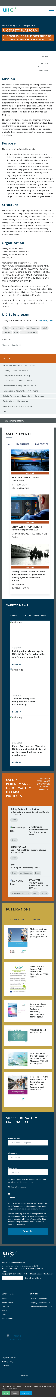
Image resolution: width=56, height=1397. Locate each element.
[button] (32, 10)
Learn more (26, 1393)
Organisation (43, 67)
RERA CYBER (35, 880)
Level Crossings (33, 328)
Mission (45, 56)
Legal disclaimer (9, 1357)
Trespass (7, 332)
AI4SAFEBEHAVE (18, 847)
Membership (7, 1302)
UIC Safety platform (14, 421)
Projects (5, 1306)
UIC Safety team (42, 70)
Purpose (45, 60)
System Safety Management (16, 401)
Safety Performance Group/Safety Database (23, 396)
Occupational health (29, 332)
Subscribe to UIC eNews (34, 615)
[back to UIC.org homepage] (9, 11)
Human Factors (17, 328)
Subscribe (35, 919)
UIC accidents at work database (18, 380)
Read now (16, 664)
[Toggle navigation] (51, 12)
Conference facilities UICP (41, 1306)
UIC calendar (22, 444)
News (4, 1310)
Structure (44, 63)
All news (12, 615)
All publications (16, 919)
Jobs (4, 1314)
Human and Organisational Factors (19, 365)
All (9, 444)
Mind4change (35, 826)
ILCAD (44, 328)
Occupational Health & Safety (16, 375)
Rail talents (41, 444)
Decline (15, 1393)
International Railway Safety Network (20, 391)
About (4, 1298)
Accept (5, 1393)
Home (4, 25)
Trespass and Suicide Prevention (17, 406)
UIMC (5, 411)
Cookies (5, 1365)
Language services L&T (40, 1302)
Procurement (7, 1318)
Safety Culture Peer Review (16, 370)
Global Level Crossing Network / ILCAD (20, 385)
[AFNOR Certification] (14, 1337)
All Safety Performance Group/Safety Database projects (43, 784)
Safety (12, 25)
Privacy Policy (7, 1361)
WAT (13, 865)
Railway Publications (38, 1298)
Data (16, 332)
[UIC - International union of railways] (10, 1254)
